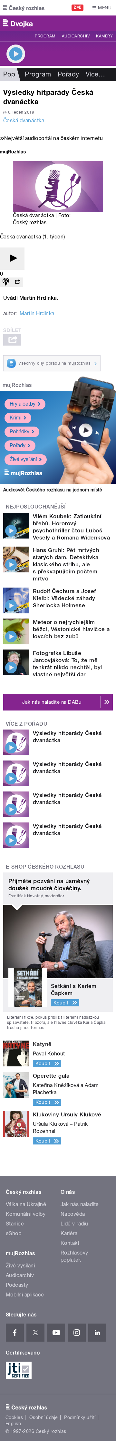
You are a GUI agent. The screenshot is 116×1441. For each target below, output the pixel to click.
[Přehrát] (12, 258)
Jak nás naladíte (80, 1204)
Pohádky (19, 431)
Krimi (15, 418)
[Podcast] (6, 282)
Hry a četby (22, 404)
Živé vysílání (23, 459)
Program (45, 36)
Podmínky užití (80, 1417)
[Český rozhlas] (23, 7)
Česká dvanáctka (23, 120)
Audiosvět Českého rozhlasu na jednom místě (52, 489)
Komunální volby (25, 1214)
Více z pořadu (26, 724)
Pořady (68, 74)
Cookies (14, 1417)
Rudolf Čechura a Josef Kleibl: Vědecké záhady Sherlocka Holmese (64, 598)
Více (95, 74)
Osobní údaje (43, 1417)
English (13, 1423)
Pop (9, 74)
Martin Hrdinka (37, 313)
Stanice (15, 1224)
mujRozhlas (17, 385)
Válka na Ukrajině (26, 1204)
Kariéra (69, 1233)
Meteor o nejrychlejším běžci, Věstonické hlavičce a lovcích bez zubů (71, 629)
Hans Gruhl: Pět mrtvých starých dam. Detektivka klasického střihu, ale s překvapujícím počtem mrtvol (66, 564)
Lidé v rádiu (74, 1224)
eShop (13, 1233)
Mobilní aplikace (25, 1295)
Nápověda (73, 1214)
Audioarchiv (76, 36)
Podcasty (17, 1285)
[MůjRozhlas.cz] (13, 152)
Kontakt (70, 1243)
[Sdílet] (17, 282)
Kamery (104, 36)
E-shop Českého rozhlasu (45, 867)
